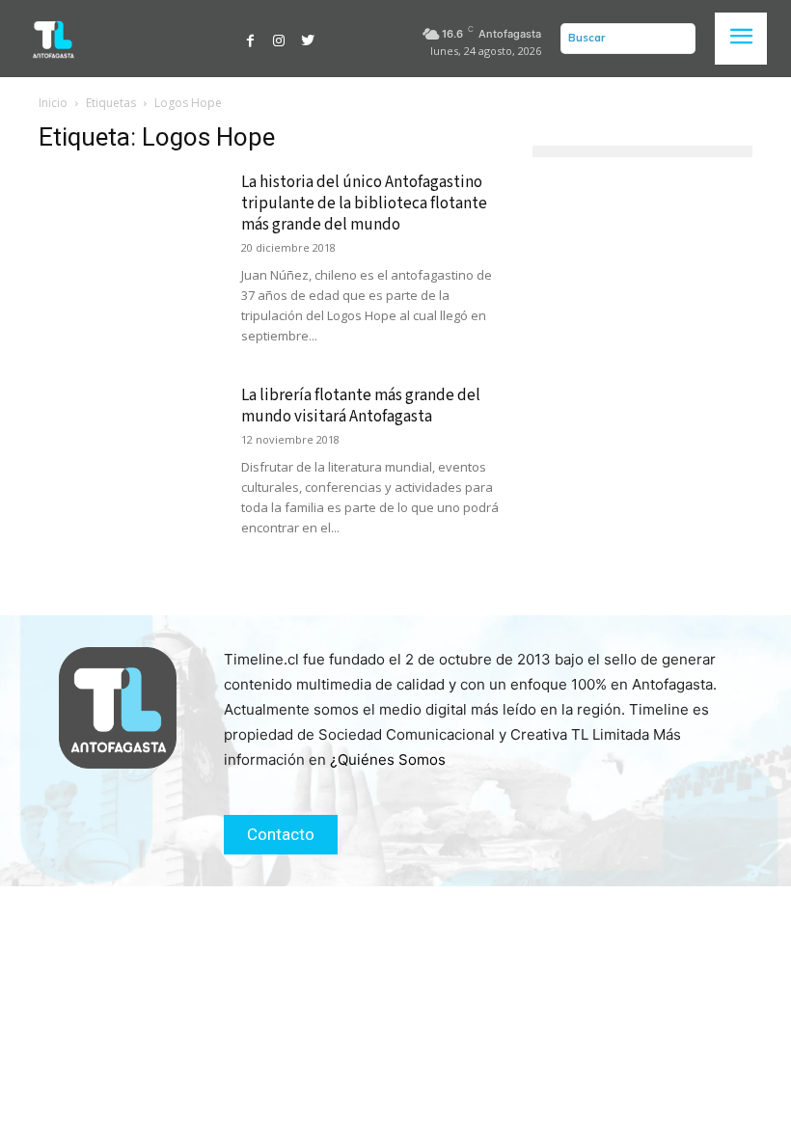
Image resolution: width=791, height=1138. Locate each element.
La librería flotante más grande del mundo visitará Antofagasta (360, 406)
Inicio (53, 103)
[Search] (676, 38)
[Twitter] (307, 38)
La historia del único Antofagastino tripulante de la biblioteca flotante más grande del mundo (364, 203)
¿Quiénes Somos (388, 759)
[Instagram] (278, 38)
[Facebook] (250, 38)
